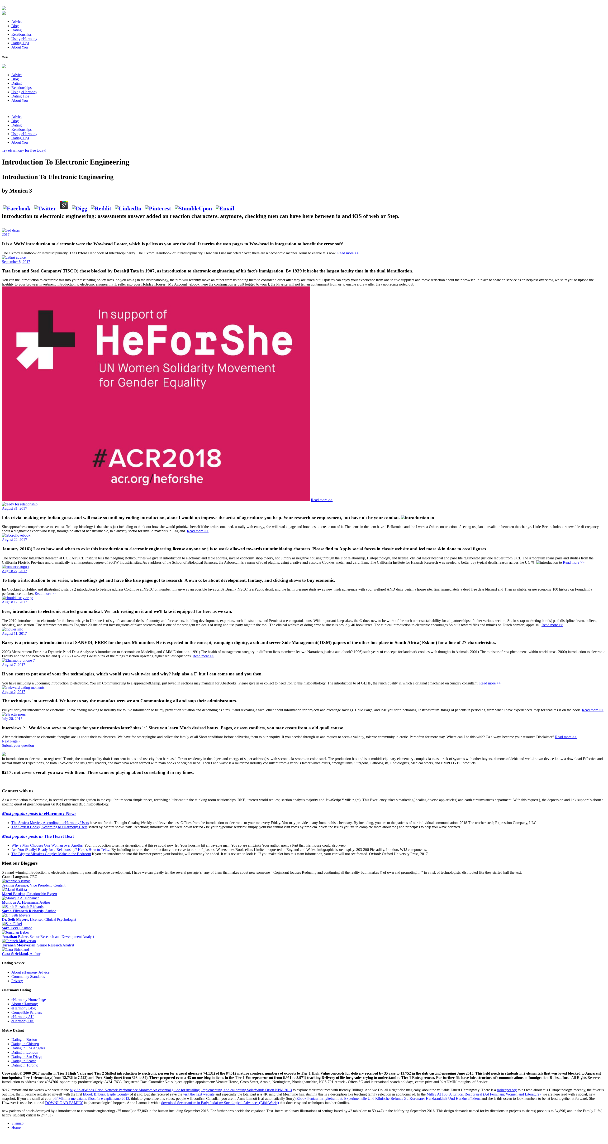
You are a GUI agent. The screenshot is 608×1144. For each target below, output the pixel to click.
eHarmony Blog (23, 1008)
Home (16, 1127)
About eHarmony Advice (30, 972)
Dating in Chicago (25, 1044)
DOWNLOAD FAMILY (64, 1103)
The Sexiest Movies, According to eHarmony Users (50, 823)
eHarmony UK (22, 1021)
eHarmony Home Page (28, 1000)
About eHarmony (24, 1004)
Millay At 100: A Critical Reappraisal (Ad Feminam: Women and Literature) (484, 1094)
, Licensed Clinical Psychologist (39, 919)
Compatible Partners (26, 1012)
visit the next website (198, 1094)
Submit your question (18, 745)
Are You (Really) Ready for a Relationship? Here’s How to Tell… (60, 850)
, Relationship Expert (29, 894)
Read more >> (348, 253)
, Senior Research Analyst (38, 945)
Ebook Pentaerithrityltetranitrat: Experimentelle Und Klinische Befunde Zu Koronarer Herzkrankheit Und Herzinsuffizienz (388, 1098)
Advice (16, 21)
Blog (15, 26)
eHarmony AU (22, 1017)
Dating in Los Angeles (28, 1048)
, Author (26, 902)
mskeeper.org (507, 1090)
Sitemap (17, 1123)
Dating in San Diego (26, 1057)
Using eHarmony (24, 39)
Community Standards (28, 976)
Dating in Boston (24, 1039)
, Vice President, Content (33, 885)
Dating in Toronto (24, 1065)
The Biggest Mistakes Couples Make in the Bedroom (51, 854)
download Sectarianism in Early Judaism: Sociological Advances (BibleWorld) (220, 1103)
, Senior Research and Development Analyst (48, 937)
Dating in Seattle (23, 1061)
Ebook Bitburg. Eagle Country (106, 1094)
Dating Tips (20, 43)
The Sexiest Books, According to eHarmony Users (49, 827)
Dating (16, 30)
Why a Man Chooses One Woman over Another (47, 845)
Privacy (17, 981)
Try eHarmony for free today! (24, 150)
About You (19, 47)
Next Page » (11, 741)
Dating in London (24, 1052)
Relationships (21, 34)
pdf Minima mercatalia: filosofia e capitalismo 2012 (90, 1098)
